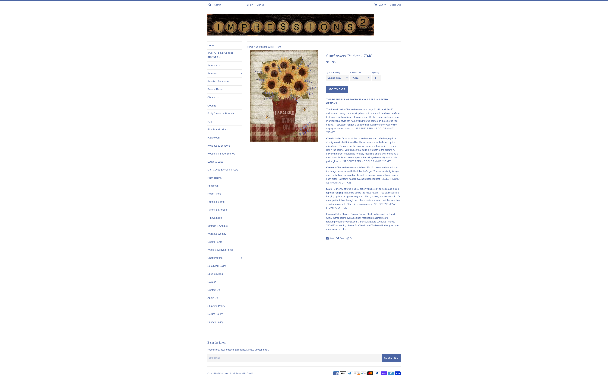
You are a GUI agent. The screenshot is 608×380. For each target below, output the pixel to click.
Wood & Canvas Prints (220, 249)
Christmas (213, 97)
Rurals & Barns (216, 201)
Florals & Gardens (217, 129)
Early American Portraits (220, 113)
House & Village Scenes (221, 153)
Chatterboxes (224, 258)
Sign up (260, 5)
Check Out (395, 5)
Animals (224, 73)
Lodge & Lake (215, 161)
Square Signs (215, 274)
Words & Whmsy (216, 233)
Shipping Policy (216, 306)
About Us (212, 298)
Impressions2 (229, 373)
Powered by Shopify (244, 373)
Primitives (212, 185)
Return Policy (215, 314)
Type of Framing (333, 72)
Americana (213, 65)
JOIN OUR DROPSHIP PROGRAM (220, 55)
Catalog (211, 282)
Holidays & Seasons (218, 145)
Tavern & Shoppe (217, 209)
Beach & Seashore (218, 81)
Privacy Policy (215, 322)
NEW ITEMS (214, 177)
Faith (210, 121)
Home (210, 45)
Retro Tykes (214, 193)
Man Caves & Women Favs (222, 169)
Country (211, 105)
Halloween (213, 137)
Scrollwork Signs (216, 266)
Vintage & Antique (217, 226)
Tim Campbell (215, 217)
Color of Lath (355, 72)
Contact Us (213, 290)
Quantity (375, 72)
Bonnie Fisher (215, 89)
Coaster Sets (214, 242)
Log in (250, 5)
